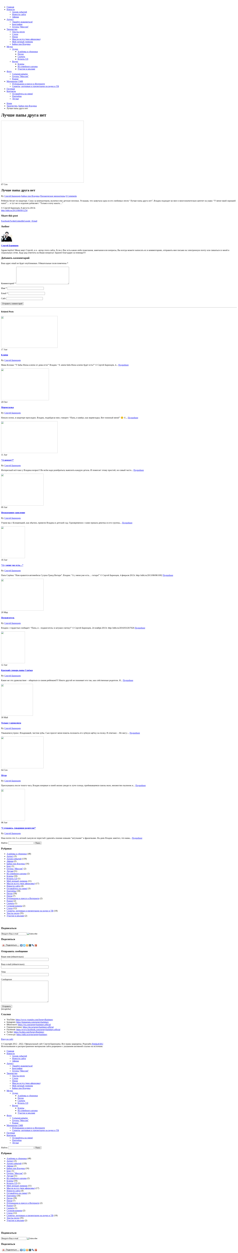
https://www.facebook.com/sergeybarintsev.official (38, 1029)
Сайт (3, 298)
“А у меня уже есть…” (12, 565)
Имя (4, 288)
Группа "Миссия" (15, 868)
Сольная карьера (20, 74)
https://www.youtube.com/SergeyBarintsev (34, 1019)
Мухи (4, 775)
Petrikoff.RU (97, 1044)
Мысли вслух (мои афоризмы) (26, 39)
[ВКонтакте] (21, 945)
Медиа (10, 46)
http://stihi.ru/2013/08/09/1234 (14, 210)
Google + (28, 221)
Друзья (15, 99)
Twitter (13, 221)
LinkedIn (20, 221)
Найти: (4, 843)
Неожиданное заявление (13, 512)
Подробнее (123, 365)
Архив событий (19, 12)
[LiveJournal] (33, 945)
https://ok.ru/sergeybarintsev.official (38, 1027)
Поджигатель (7, 618)
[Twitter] (24, 945)
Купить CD (23, 59)
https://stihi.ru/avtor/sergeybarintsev (32, 1034)
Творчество (12, 29)
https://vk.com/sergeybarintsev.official (34, 1024)
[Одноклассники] (27, 945)
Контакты (11, 91)
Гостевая (11, 89)
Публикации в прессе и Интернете (28, 84)
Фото (9, 71)
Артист (10, 19)
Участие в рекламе (26, 69)
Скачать (21, 56)
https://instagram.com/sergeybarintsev (32, 1022)
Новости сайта (19, 14)
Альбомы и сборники (28, 51)
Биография (17, 24)
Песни (21, 54)
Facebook (5, 221)
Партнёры (17, 96)
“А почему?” (7, 460)
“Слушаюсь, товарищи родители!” (18, 828)
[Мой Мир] (30, 945)
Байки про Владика (21, 44)
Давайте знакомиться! (22, 22)
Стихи (15, 34)
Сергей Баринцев (12, 196)
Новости (11, 9)
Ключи (4, 355)
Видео (15, 61)
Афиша (15, 17)
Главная (10, 7)
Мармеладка (7, 407)
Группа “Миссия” (20, 27)
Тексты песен (18, 32)
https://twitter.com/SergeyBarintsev (29, 1032)
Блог (9, 866)
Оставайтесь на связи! (22, 94)
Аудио (15, 49)
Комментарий (8, 283)
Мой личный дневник (22, 41)
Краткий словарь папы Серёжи (17, 670)
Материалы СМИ (15, 81)
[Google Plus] (35, 945)
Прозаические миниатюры (52, 196)
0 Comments (71, 196)
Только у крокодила (11, 723)
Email (34, 221)
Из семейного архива (28, 66)
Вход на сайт (7, 1039)
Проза (15, 37)
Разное (15, 79)
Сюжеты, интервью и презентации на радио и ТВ (35, 86)
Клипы (21, 64)
